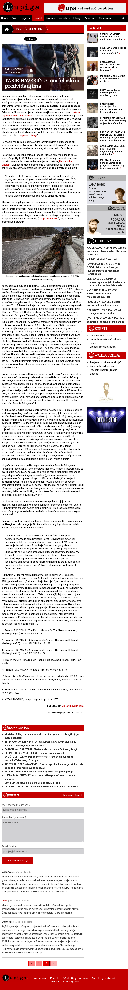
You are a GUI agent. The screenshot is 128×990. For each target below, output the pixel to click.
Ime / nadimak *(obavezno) (16, 804)
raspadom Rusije (28, 135)
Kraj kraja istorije (49, 218)
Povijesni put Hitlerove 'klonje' (105, 362)
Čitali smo (90, 18)
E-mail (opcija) (9, 846)
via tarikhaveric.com (73, 705)
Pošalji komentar (16, 860)
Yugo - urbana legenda (102, 366)
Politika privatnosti (103, 978)
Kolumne (51, 18)
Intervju (77, 18)
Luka (5, 900)
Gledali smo (105, 18)
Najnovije (95, 28)
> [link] (53, 963)
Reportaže (64, 18)
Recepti (98, 329)
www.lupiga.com (71, 981)
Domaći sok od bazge (101, 335)
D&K (14, 18)
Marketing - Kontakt (76, 978)
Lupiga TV (25, 18)
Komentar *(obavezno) (14, 817)
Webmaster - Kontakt (47, 978)
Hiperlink (38, 18)
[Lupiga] (21, 6)
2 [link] (46, 963)
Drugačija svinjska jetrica (103, 346)
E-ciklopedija (104, 355)
